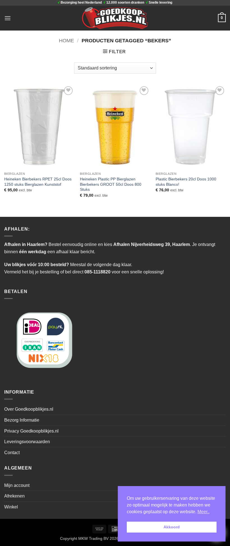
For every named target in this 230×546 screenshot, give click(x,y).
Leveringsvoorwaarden (27, 441)
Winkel (11, 507)
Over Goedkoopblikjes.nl (28, 409)
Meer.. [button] (203, 511)
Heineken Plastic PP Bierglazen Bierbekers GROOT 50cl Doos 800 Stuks (110, 184)
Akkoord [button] (172, 527)
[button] (7, 18)
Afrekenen (14, 496)
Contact (12, 452)
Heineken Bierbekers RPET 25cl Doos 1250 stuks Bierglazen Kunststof (38, 182)
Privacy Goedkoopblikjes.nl (31, 431)
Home (66, 40)
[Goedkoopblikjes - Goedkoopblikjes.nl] (115, 18)
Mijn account (16, 485)
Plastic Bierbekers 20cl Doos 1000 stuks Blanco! (186, 182)
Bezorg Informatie (21, 420)
